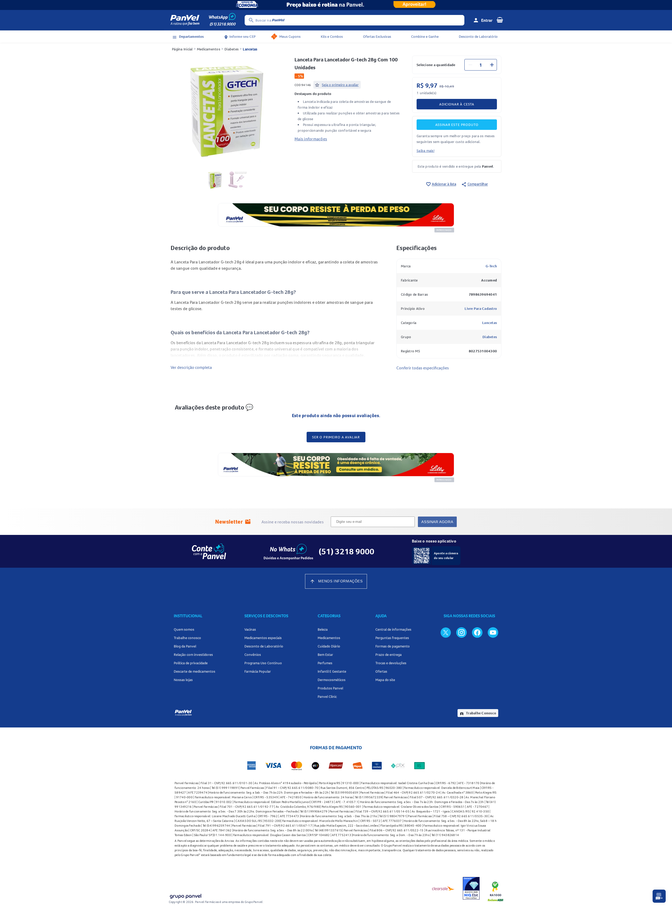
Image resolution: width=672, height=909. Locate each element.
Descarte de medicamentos (194, 671)
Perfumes (325, 663)
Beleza (323, 629)
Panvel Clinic (327, 696)
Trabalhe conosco (187, 637)
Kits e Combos (332, 36)
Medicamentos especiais (263, 637)
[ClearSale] (443, 888)
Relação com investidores (193, 654)
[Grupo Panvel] (185, 895)
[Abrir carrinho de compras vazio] (500, 20)
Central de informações (393, 629)
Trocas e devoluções (390, 663)
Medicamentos (208, 49)
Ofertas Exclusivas (377, 36)
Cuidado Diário (329, 646)
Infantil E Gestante (332, 671)
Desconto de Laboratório (478, 36)
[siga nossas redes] (445, 632)
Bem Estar (325, 654)
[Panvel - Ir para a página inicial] (185, 20)
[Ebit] (471, 888)
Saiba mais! (425, 150)
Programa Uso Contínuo (263, 663)
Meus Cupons (290, 36)
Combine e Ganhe (425, 36)
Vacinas (250, 629)
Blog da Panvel (185, 646)
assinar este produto (457, 124)
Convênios (252, 654)
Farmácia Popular (257, 671)
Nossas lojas (183, 679)
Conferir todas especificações (422, 367)
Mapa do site (385, 679)
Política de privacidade (191, 663)
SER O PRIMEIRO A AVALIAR (336, 437)
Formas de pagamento (392, 646)
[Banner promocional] (336, 5)
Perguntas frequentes (392, 637)
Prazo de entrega (388, 654)
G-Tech (491, 266)
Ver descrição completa (191, 367)
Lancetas (250, 49)
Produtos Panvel (330, 688)
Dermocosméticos (331, 679)
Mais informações (311, 138)
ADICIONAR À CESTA (456, 104)
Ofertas (381, 671)
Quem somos (184, 629)
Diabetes (231, 49)
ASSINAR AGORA (437, 522)
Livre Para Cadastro (481, 308)
